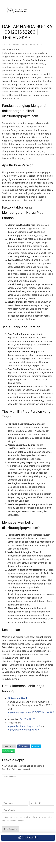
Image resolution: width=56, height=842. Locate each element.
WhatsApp (9, 751)
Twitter (36, 746)
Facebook (24, 746)
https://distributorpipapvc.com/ (24, 726)
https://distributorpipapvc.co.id (23, 729)
